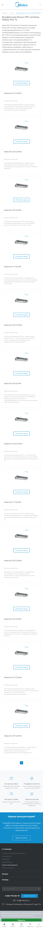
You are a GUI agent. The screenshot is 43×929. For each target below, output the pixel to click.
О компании (7, 849)
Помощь (5, 880)
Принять (21, 920)
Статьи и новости (8, 868)
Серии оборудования (10, 865)
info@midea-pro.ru (23, 900)
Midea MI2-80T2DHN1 (13, 561)
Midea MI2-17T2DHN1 (12, 267)
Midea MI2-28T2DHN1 (13, 152)
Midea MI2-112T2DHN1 (13, 677)
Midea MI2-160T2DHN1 (13, 325)
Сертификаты (7, 856)
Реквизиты (6, 859)
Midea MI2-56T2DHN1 (12, 384)
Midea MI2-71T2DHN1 (12, 502)
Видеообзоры (7, 862)
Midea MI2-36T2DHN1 (12, 210)
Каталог (5, 874)
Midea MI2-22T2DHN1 (13, 93)
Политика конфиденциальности (13, 853)
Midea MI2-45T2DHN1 (12, 619)
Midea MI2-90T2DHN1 (13, 736)
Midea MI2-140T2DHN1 (13, 444)
